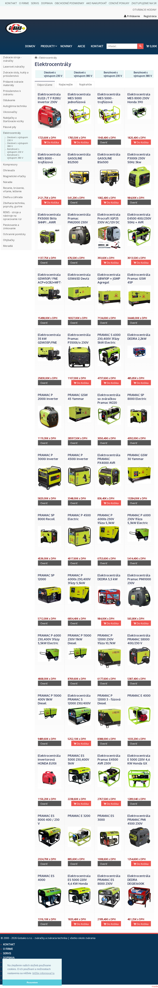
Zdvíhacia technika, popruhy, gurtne (14, 204)
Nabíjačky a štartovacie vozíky (13, 119)
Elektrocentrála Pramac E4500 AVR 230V (109, 759)
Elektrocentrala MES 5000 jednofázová (79, 98)
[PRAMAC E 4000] (139, 724)
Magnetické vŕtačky (14, 176)
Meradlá (8, 246)
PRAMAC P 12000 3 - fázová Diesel (109, 699)
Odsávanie (9, 100)
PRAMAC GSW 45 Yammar (78, 397)
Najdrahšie (85, 84)
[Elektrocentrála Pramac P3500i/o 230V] (79, 367)
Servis (35, 3)
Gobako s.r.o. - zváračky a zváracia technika (42, 938)
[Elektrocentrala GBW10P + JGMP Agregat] (109, 308)
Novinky (66, 46)
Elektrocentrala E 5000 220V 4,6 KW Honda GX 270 (138, 761)
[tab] (45, 84)
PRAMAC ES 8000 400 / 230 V (48, 819)
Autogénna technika (15, 106)
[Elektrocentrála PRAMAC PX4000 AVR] (109, 485)
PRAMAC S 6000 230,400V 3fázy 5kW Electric (109, 338)
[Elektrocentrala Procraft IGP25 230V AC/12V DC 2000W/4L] (109, 248)
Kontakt (11, 3)
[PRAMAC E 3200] (79, 846)
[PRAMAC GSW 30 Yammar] (139, 482)
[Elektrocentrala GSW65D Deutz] (79, 300)
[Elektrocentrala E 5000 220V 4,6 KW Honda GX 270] (139, 789)
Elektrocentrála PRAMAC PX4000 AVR (109, 459)
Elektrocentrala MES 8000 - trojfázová (49, 158)
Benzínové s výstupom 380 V (15, 156)
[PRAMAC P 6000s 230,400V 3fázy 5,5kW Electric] (79, 602)
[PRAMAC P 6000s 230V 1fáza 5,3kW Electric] (109, 542)
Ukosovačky (10, 112)
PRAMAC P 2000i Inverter (48, 397)
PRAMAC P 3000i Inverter (48, 457)
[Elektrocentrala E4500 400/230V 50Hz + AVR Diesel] (139, 245)
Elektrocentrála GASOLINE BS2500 (79, 158)
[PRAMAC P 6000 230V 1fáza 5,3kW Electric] (139, 540)
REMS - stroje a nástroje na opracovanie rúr (12, 216)
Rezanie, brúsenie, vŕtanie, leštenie (13, 189)
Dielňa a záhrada (13, 197)
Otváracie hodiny (144, 9)
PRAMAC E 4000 (138, 695)
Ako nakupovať (96, 3)
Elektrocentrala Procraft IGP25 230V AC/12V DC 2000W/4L (109, 220)
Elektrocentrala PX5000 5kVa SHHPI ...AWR (49, 218)
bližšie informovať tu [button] (43, 973)
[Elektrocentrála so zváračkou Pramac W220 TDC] (109, 424)
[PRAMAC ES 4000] (49, 907)
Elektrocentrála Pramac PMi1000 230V (139, 579)
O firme (24, 3)
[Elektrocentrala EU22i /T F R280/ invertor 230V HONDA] (49, 127)
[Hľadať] (140, 46)
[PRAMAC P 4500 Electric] (79, 545)
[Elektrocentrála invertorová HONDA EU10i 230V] (49, 788)
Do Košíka (52, 142)
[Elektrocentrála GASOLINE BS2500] (79, 188)
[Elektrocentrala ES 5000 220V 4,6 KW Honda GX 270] (79, 904)
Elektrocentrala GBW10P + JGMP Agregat (109, 278)
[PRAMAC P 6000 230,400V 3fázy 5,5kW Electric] (49, 661)
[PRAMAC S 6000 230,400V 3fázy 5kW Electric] (109, 365)
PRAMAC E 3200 (79, 816)
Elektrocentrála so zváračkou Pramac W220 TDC (109, 400)
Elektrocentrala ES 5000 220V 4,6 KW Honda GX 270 (79, 881)
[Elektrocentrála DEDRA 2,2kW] (139, 357)
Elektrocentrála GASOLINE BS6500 (109, 158)
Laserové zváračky (14, 66)
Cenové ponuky (119, 3)
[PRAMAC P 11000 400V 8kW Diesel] (49, 718)
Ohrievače (9, 170)
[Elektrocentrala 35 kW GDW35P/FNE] (49, 360)
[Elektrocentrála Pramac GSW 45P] (139, 308)
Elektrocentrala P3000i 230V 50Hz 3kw (138, 158)
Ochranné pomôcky (14, 234)
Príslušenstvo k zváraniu (12, 92)
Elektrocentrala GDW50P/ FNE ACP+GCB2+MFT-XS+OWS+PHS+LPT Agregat (51, 282)
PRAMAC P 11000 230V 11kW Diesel (79, 639)
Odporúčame (44, 84)
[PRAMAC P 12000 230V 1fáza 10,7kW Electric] (109, 669)
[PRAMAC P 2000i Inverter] (49, 427)
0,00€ (153, 46)
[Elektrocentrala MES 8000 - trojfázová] (49, 178)
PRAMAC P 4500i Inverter (78, 457)
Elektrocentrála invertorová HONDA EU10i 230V (49, 761)
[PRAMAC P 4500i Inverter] (79, 485)
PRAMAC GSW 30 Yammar (137, 457)
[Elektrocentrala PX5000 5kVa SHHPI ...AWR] (49, 248)
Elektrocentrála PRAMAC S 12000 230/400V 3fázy (79, 701)
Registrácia (150, 16)
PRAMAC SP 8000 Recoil (46, 517)
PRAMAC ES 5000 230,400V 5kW (78, 759)
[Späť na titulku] (16, 36)
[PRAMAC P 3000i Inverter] (49, 489)
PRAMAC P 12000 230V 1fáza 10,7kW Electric (106, 641)
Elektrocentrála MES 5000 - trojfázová (109, 98)
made (155, 986)
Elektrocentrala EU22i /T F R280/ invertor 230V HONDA (49, 100)
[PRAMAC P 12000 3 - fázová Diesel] (109, 729)
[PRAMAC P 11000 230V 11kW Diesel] (79, 658)
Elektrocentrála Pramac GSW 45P (138, 278)
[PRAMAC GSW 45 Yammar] (79, 421)
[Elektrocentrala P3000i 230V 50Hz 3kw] (139, 188)
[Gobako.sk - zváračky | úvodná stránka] (36, 57)
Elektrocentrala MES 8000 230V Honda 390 (138, 98)
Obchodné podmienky (69, 3)
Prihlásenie (133, 16)
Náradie (7, 182)
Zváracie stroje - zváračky (12, 59)
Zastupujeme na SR (143, 3)
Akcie (81, 46)
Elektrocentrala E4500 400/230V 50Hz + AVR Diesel (139, 220)
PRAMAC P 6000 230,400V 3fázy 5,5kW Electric (49, 639)
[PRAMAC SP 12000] (49, 602)
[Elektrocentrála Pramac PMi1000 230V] (139, 606)
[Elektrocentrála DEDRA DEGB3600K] (139, 906)
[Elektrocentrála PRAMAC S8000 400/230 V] (139, 664)
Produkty (48, 46)
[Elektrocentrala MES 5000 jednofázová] (79, 123)
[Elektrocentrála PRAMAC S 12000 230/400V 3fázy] (79, 724)
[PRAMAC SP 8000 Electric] (139, 426)
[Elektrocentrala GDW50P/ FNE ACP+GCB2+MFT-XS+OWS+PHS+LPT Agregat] (49, 299)
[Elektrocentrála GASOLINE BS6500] (109, 188)
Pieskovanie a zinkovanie (11, 226)
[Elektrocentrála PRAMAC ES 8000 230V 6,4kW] (109, 906)
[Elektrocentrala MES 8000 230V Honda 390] (139, 118)
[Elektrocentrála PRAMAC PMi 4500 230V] (139, 846)
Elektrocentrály (12, 133)
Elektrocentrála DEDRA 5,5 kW (109, 577)
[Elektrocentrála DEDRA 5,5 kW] (109, 608)
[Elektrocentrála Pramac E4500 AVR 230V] (109, 786)
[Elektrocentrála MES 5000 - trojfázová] (109, 123)
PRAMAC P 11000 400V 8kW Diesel (49, 699)
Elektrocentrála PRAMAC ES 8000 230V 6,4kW (109, 881)
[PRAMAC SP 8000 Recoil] (49, 546)
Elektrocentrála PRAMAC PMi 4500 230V (138, 819)
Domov (30, 46)
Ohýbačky (9, 240)
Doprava (47, 3)
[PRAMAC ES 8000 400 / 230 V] (49, 846)
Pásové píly (9, 127)
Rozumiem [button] (32, 982)
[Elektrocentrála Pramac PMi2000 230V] (79, 244)
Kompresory (10, 164)
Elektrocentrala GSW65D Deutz (79, 276)
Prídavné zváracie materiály (13, 83)
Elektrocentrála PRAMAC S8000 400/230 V (138, 639)
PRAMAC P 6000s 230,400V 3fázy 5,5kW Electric (79, 581)
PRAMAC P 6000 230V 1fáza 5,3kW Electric (139, 519)
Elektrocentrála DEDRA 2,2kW (138, 337)
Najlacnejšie (66, 84)
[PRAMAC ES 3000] (109, 849)
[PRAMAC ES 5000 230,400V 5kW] (79, 783)
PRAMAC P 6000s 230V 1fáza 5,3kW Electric (106, 521)
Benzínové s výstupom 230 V (15, 150)
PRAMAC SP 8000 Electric (136, 397)
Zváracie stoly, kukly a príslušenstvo (15, 74)
